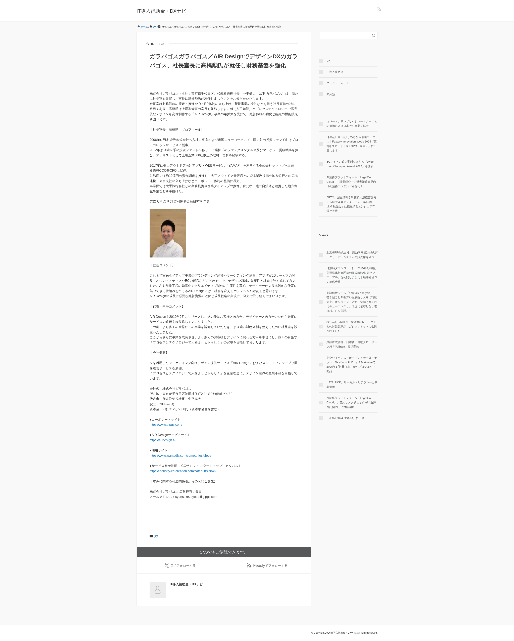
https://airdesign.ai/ (163, 440)
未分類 (330, 94)
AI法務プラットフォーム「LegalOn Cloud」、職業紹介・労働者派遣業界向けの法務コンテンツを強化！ (351, 182)
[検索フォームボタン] (374, 35)
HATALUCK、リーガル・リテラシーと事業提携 (351, 384)
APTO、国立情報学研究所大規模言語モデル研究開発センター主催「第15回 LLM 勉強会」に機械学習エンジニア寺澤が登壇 (351, 204)
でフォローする (183, 565)
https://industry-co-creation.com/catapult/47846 (183, 471)
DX (156, 536)
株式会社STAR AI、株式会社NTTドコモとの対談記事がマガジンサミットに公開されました (351, 326)
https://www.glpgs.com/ (166, 424)
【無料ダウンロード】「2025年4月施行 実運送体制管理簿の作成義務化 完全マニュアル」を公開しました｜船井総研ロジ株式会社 (351, 275)
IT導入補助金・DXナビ (162, 11)
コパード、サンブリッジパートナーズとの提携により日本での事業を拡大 (351, 123)
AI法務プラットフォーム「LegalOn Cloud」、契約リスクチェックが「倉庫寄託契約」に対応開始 (351, 402)
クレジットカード (337, 83)
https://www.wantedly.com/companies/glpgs (180, 455)
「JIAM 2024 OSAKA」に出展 (345, 418)
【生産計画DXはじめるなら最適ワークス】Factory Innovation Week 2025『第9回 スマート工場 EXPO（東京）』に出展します (351, 143)
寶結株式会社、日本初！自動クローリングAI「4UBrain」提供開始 (351, 344)
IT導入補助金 (334, 72)
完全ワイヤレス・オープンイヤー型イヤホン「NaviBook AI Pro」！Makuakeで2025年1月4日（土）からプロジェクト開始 (351, 364)
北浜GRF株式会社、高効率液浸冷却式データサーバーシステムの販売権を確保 (351, 254)
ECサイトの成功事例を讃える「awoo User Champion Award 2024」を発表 (350, 164)
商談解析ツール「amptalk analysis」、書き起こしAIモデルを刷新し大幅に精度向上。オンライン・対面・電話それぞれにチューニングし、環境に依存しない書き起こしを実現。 (351, 302)
